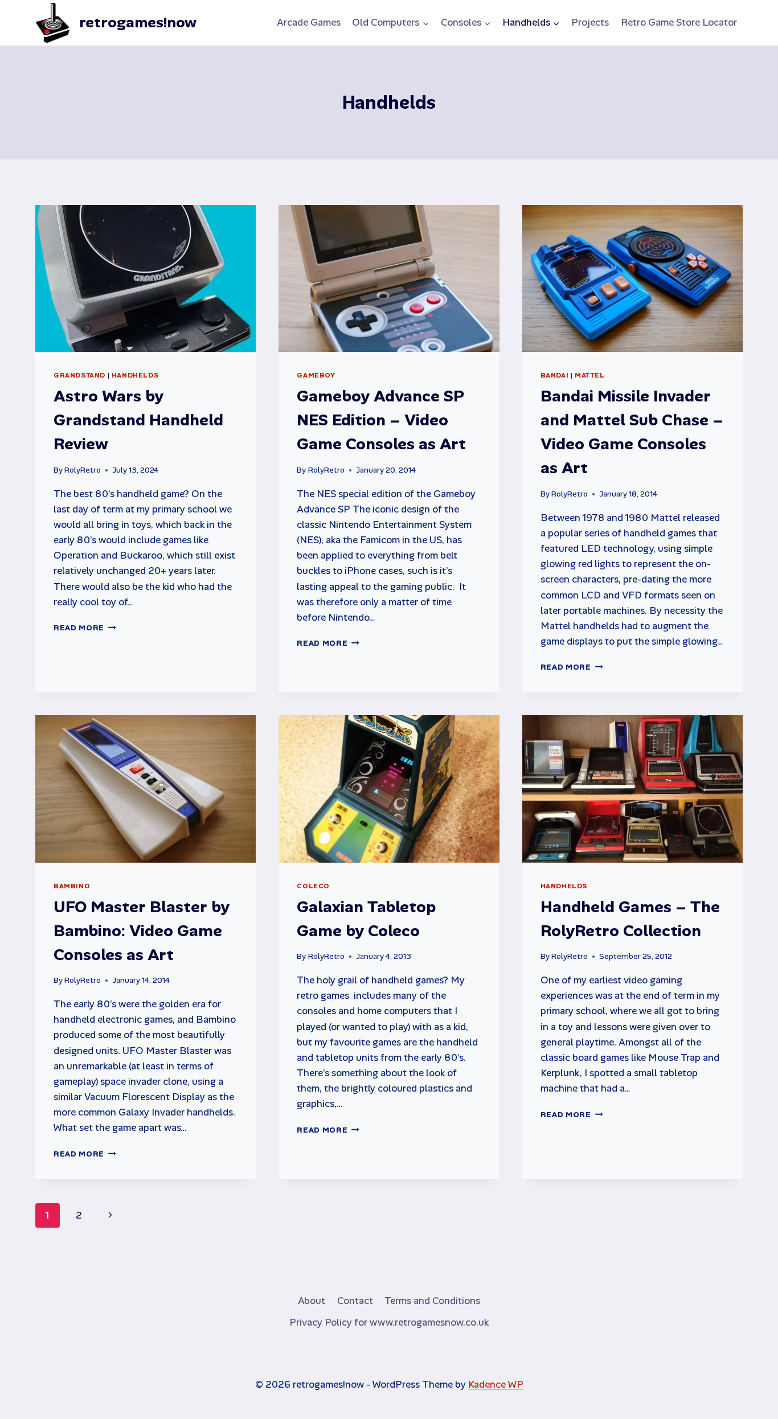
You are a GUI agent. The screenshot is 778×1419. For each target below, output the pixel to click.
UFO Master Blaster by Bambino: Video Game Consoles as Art (142, 930)
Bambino (72, 886)
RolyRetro (82, 470)
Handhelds (135, 375)
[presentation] (145, 278)
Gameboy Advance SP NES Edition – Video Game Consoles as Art (381, 419)
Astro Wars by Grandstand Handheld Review (138, 419)
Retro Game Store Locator (679, 22)
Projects (590, 22)
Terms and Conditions (432, 1300)
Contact (355, 1300)
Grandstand (79, 375)
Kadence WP (495, 1384)
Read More (85, 628)
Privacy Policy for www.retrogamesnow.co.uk (389, 1322)
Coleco (313, 886)
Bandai (554, 375)
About (311, 1300)
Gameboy (316, 375)
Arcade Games (309, 22)
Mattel (590, 375)
